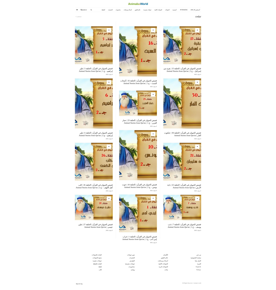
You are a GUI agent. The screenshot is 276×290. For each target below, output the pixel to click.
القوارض (132, 261)
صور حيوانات (131, 255)
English (198, 267)
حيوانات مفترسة (147, 9)
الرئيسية (174, 9)
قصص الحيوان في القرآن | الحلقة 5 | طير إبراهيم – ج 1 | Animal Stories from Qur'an (96, 69)
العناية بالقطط (97, 264)
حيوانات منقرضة (130, 264)
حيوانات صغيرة (97, 261)
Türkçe (198, 270)
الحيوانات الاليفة (158, 9)
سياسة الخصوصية (196, 258)
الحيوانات (167, 9)
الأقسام (165, 255)
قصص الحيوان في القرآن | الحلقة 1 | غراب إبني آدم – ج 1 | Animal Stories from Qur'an (139, 238)
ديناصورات (118, 9)
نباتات (166, 270)
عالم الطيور (137, 9)
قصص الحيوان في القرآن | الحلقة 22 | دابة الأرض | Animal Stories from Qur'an (184, 186)
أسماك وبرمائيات (128, 9)
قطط (100, 267)
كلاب (100, 270)
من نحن (198, 255)
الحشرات (110, 9)
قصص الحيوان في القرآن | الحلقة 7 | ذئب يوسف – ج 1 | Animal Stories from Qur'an (184, 225)
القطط (103, 9)
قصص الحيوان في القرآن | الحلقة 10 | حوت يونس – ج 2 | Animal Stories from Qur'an (139, 186)
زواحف (133, 270)
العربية (199, 264)
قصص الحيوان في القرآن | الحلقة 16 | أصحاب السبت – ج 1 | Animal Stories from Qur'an (138, 82)
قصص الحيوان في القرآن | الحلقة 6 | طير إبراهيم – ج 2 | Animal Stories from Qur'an (96, 134)
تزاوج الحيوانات (97, 258)
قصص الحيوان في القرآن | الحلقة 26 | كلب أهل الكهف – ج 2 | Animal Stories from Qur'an (94, 186)
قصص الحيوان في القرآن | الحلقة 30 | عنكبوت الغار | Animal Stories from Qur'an (182, 134)
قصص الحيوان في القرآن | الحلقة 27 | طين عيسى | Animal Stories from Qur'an (95, 225)
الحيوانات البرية (163, 267)
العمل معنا (198, 261)
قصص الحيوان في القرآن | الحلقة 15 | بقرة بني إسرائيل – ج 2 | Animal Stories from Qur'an (182, 69)
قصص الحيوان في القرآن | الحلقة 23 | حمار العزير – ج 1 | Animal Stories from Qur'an (139, 121)
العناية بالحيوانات (97, 255)
